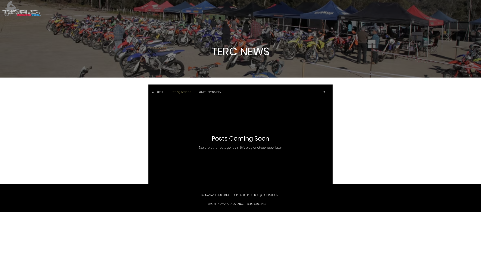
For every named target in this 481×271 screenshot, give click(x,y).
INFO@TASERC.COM (266, 195)
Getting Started (180, 92)
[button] (324, 92)
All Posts (157, 92)
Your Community (210, 92)
